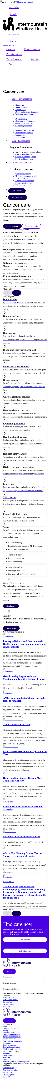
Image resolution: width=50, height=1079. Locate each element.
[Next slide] (16, 913)
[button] (25, 939)
